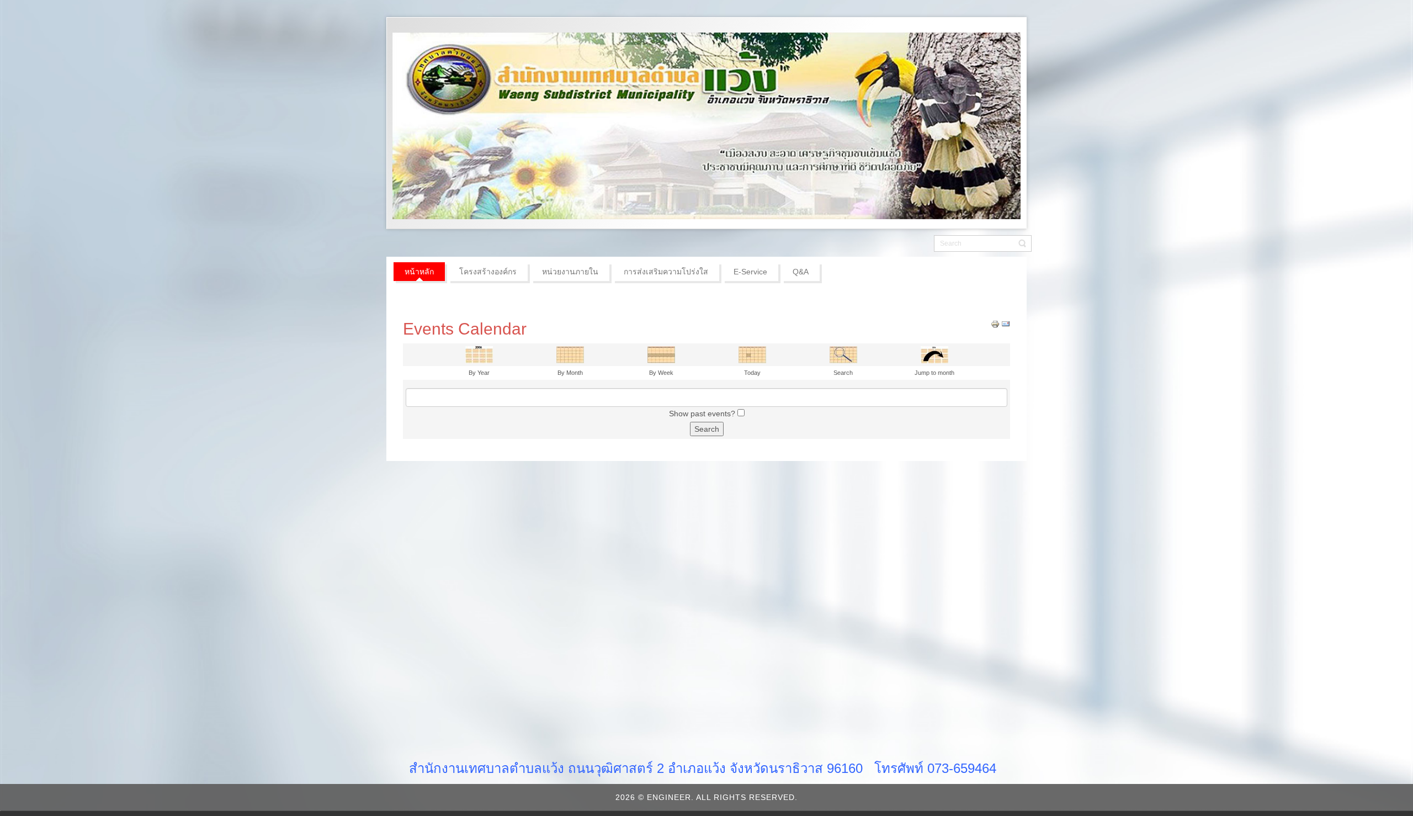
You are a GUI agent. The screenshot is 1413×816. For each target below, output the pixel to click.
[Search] (843, 353)
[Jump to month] (934, 353)
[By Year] (479, 353)
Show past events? (702, 413)
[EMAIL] (1005, 323)
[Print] (995, 323)
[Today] (752, 353)
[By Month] (570, 353)
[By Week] (661, 353)
